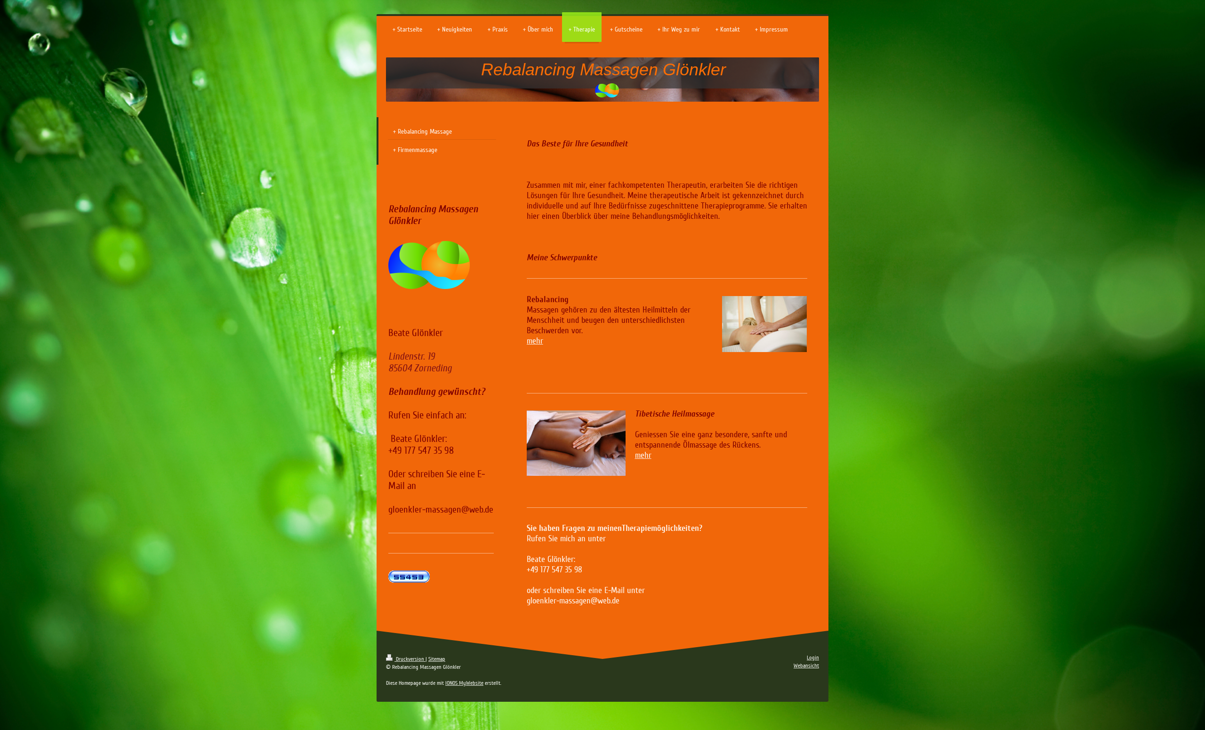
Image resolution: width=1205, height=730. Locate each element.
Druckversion (410, 659)
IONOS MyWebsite (464, 683)
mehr (535, 341)
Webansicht (806, 665)
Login (813, 657)
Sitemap (436, 659)
